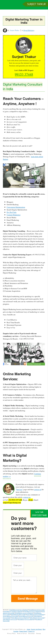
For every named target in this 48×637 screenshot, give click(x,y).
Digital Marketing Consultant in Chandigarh (13, 611)
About (28, 629)
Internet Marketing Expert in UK (26, 616)
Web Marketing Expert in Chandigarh (26, 619)
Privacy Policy (11, 633)
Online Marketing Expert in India (37, 617)
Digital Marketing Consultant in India (22, 86)
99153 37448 (24, 74)
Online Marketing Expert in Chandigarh (20, 617)
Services (19, 489)
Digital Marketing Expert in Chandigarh (32, 611)
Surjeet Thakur (24, 6)
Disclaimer (31, 633)
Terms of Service (22, 633)
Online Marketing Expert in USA (10, 619)
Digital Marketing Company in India (37, 609)
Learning (16, 631)
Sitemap (38, 633)
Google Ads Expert (36, 629)
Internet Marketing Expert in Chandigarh (35, 614)
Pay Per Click (11, 212)
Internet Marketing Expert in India (10, 616)
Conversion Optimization (16, 207)
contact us (37, 489)
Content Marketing (14, 215)
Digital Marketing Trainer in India (18, 614)
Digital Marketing (28, 30)
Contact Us (31, 631)
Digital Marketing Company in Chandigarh (18, 609)
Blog (44, 629)
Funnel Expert (23, 631)
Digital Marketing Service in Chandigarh (24, 613)
